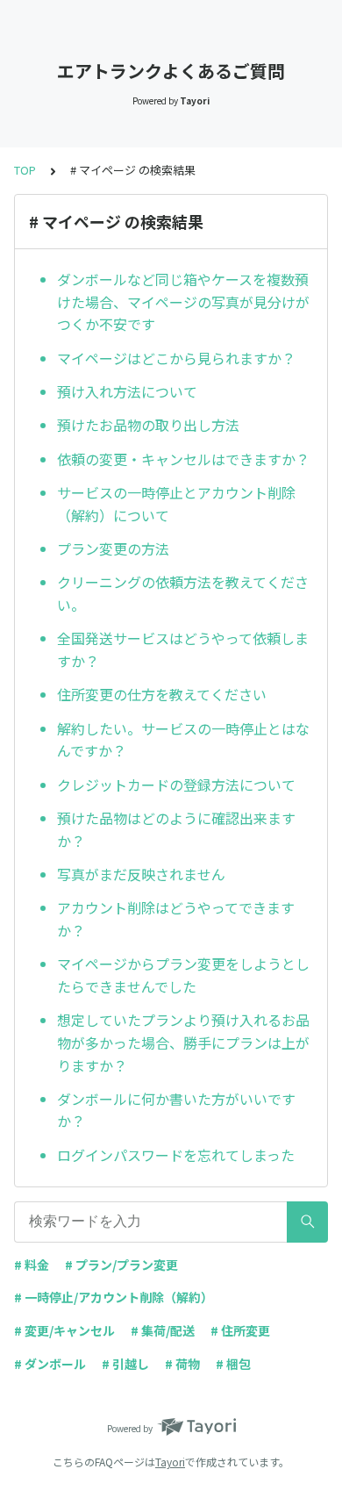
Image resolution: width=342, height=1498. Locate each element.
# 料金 (31, 1264)
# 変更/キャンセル (64, 1330)
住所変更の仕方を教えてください (162, 694)
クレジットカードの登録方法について (176, 784)
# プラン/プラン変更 (121, 1264)
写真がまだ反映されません (141, 874)
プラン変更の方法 (113, 548)
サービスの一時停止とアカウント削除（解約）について (176, 504)
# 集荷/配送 (163, 1330)
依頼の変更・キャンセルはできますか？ (183, 458)
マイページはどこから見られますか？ (176, 358)
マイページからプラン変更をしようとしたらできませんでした (183, 975)
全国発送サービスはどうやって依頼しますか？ (183, 649)
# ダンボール (50, 1364)
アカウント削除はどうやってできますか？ (176, 919)
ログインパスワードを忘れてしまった (176, 1154)
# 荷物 (182, 1364)
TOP (25, 169)
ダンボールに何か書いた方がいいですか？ (176, 1110)
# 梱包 (233, 1364)
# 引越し (125, 1364)
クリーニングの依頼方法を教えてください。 (183, 593)
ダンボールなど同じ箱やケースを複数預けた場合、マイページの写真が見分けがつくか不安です (183, 301)
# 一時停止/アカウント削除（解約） (113, 1297)
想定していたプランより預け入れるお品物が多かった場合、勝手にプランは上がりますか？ (183, 1042)
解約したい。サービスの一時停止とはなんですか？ (183, 740)
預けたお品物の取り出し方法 (148, 424)
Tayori (170, 1461)
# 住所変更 (240, 1330)
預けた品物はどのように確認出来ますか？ (176, 829)
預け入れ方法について (127, 391)
